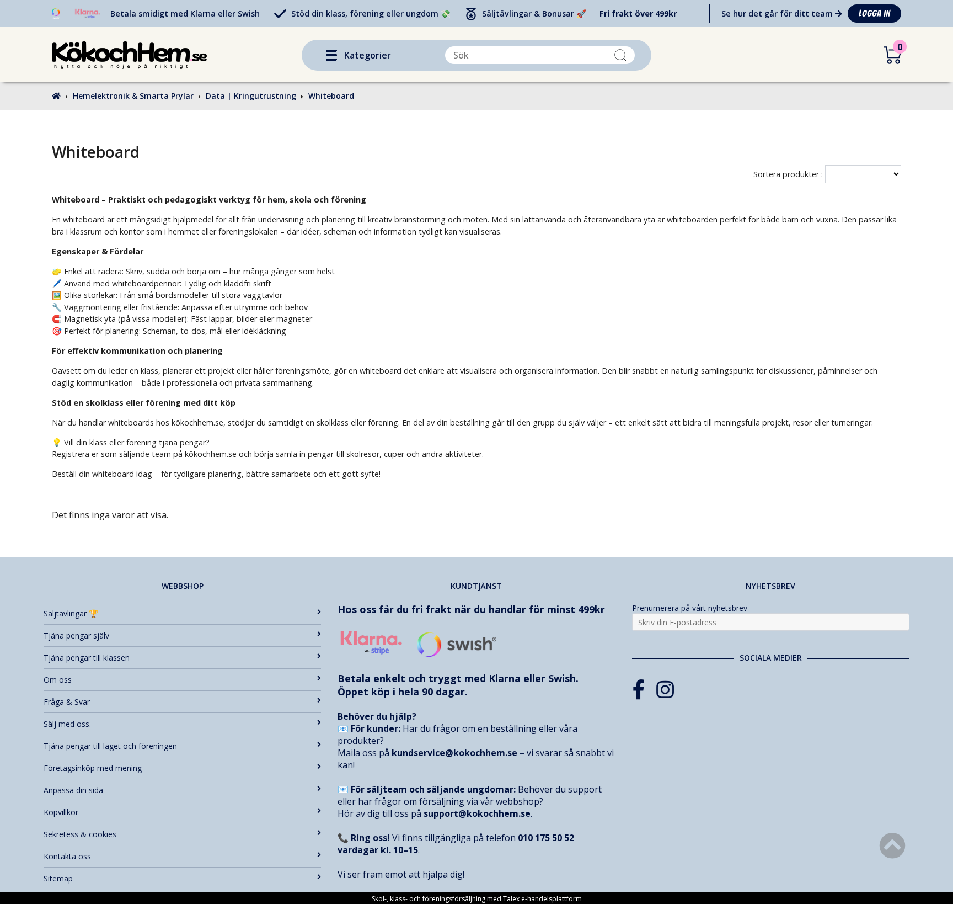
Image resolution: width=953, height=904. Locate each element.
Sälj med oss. (67, 724)
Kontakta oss (67, 856)
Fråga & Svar (67, 701)
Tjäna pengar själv (76, 635)
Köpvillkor (61, 812)
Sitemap (58, 878)
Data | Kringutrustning (251, 96)
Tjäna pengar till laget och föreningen (110, 746)
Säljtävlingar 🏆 (71, 613)
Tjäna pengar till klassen (87, 657)
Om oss (58, 679)
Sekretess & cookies (80, 834)
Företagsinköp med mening (93, 768)
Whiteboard (331, 96)
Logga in (874, 13)
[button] (331, 55)
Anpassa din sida (73, 790)
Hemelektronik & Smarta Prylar (133, 96)
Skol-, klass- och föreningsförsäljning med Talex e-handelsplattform (477, 898)
